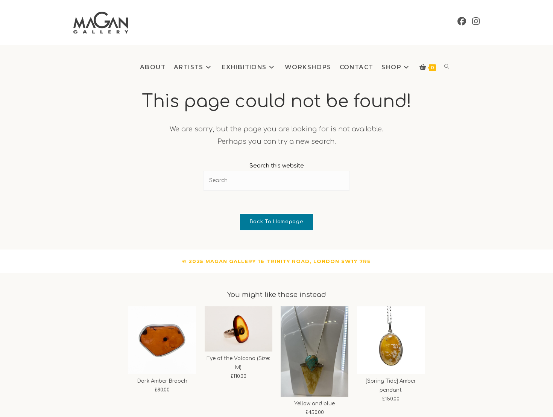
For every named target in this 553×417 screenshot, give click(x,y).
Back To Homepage (276, 221)
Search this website (276, 166)
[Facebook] (461, 21)
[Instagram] (476, 21)
